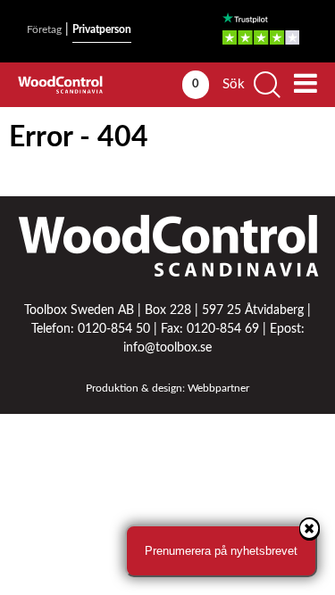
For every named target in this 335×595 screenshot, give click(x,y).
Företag (44, 29)
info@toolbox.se (167, 348)
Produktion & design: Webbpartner (167, 388)
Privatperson (101, 29)
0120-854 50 (114, 329)
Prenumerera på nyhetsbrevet (221, 551)
